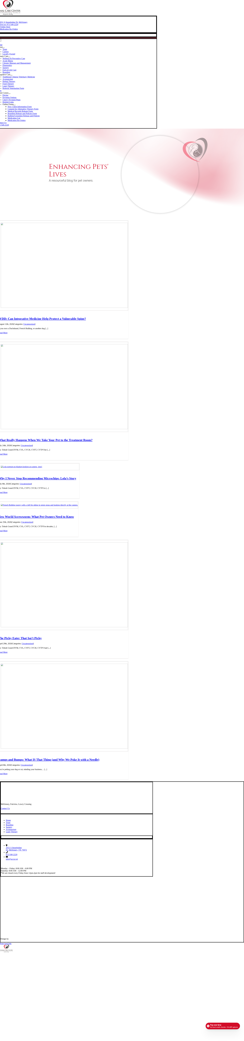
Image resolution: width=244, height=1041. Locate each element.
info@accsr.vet (12, 859)
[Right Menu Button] (242, 954)
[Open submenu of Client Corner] (9, 93)
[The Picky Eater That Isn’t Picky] (64, 626)
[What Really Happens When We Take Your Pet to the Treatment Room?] (64, 428)
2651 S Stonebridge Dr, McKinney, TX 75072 (16, 849)
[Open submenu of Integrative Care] (11, 75)
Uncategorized (29, 324)
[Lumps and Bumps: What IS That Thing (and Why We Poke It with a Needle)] (64, 748)
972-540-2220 (11, 854)
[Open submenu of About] (4, 47)
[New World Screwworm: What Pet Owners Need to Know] (39, 505)
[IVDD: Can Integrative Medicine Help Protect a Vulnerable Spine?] (64, 307)
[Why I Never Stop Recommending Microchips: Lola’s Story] (21, 467)
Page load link (5, 943)
